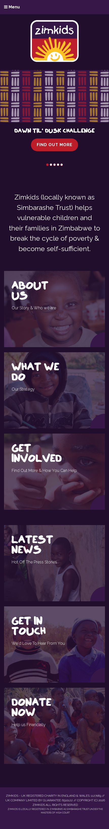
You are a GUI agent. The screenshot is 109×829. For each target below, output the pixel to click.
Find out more (54, 144)
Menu (14, 7)
